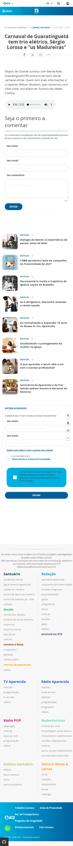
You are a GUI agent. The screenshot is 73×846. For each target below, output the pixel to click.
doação (8, 609)
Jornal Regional (41, 27)
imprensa (9, 624)
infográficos (48, 604)
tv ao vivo (9, 697)
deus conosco (11, 774)
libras (44, 609)
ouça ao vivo (48, 692)
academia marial (13, 579)
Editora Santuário (18, 764)
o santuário (10, 649)
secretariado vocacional (54, 755)
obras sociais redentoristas (56, 750)
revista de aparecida (17, 665)
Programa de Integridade (28, 820)
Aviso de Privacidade (51, 807)
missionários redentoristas (56, 735)
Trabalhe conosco (24, 807)
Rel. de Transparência (27, 814)
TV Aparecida (15, 681)
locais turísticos (12, 629)
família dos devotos (15, 614)
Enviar (14, 206)
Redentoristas (53, 720)
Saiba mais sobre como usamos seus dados (30, 450)
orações (45, 619)
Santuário (12, 574)
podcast (45, 697)
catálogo (46, 794)
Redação (48, 574)
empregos (9, 726)
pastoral (8, 654)
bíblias (7, 769)
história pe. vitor (50, 726)
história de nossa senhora (18, 619)
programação (11, 692)
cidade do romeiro (14, 589)
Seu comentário (15, 175)
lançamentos (48, 784)
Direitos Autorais (24, 827)
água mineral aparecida (17, 584)
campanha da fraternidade (56, 584)
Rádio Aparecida (55, 681)
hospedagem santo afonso (56, 731)
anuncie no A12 (51, 634)
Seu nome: (13, 421)
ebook (44, 789)
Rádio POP (12, 720)
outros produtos (13, 784)
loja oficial (9, 634)
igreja (44, 599)
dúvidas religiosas (51, 589)
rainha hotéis (11, 659)
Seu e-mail (12, 160)
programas (47, 707)
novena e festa (13, 644)
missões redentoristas (54, 740)
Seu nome (12, 145)
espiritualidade (50, 594)
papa (44, 624)
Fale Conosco (46, 827)
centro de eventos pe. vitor (19, 599)
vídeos (7, 669)
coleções (46, 779)
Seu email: (13, 435)
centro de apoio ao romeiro (19, 594)
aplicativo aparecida (52, 579)
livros (7, 779)
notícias (8, 639)
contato (8, 604)
